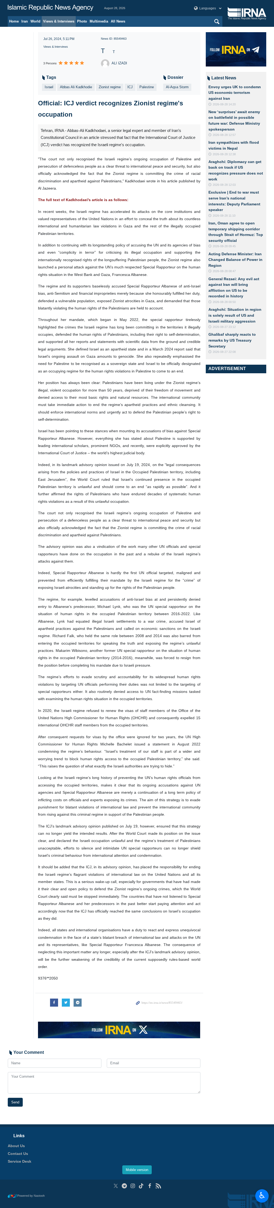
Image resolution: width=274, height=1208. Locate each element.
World (35, 21)
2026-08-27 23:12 (224, 326)
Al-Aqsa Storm (177, 87)
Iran (24, 21)
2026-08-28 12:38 (224, 154)
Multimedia (99, 21)
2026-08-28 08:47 (224, 271)
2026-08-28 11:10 (224, 215)
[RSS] (158, 1186)
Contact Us (18, 1153)
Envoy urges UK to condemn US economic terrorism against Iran (234, 93)
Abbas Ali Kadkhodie (76, 87)
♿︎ (262, 1195)
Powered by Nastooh (31, 1195)
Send (15, 1102)
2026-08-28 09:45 (224, 246)
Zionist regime (110, 87)
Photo (82, 21)
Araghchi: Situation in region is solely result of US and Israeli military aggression (234, 315)
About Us (16, 1146)
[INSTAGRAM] (132, 1186)
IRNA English (50, 8)
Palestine (146, 87)
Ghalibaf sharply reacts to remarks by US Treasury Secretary (232, 340)
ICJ (130, 87)
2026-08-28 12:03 (224, 184)
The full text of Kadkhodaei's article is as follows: (83, 200)
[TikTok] (141, 1186)
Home (14, 21)
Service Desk (19, 1161)
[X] (115, 1186)
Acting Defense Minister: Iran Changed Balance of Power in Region (235, 260)
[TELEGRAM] (124, 1186)
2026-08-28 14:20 (224, 104)
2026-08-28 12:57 (224, 134)
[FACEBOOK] (149, 1186)
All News (118, 21)
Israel (49, 87)
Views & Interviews (58, 21)
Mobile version (137, 1170)
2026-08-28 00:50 (224, 302)
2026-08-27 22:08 (224, 351)
